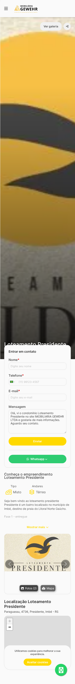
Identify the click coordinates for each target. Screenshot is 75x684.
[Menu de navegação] (6, 8)
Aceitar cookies (37, 662)
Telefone (16, 375)
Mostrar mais (36, 527)
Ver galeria (51, 26)
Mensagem (17, 407)
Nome (14, 360)
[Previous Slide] (9, 564)
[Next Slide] (65, 564)
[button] (37, 552)
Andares (37, 486)
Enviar (37, 441)
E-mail (14, 391)
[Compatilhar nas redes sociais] (67, 26)
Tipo (13, 486)
